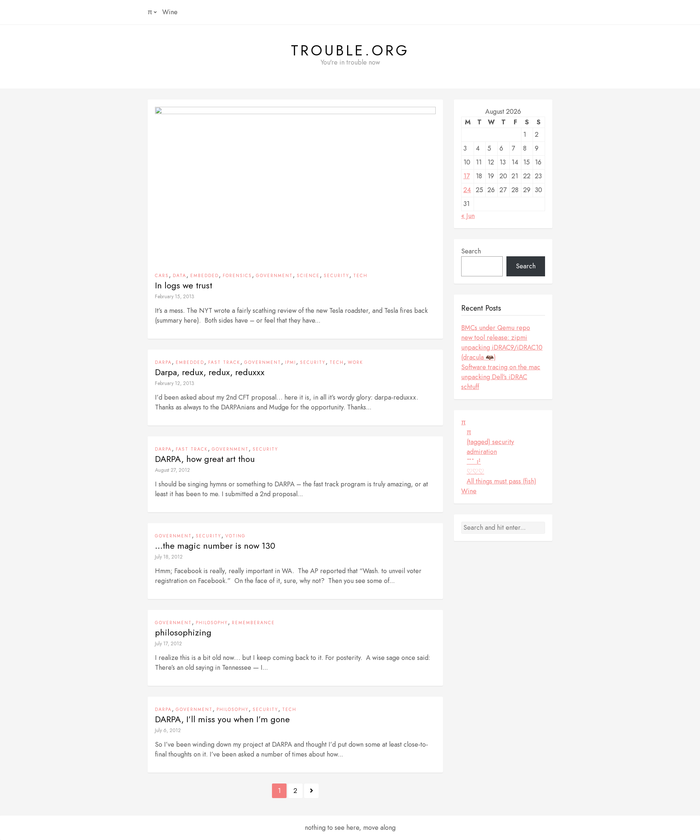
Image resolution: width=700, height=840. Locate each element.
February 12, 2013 (174, 383)
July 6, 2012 (168, 730)
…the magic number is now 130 (215, 545)
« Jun (468, 216)
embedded (204, 275)
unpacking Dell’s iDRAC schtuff (494, 382)
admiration (482, 451)
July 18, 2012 (169, 556)
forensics (237, 275)
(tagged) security (490, 442)
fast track (224, 362)
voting (235, 536)
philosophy (212, 622)
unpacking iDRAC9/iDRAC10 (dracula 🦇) (501, 352)
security (336, 275)
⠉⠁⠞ (474, 461)
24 (467, 190)
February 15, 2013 (174, 296)
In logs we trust (183, 285)
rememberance (253, 622)
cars (162, 275)
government (274, 275)
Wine (170, 12)
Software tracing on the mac (500, 367)
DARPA (163, 362)
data (179, 275)
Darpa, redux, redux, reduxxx (209, 372)
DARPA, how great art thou (205, 459)
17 (466, 176)
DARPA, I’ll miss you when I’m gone (222, 719)
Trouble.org (350, 50)
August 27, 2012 (172, 470)
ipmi (290, 362)
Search (471, 251)
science (308, 275)
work (355, 362)
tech (360, 275)
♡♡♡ (475, 471)
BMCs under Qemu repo (495, 327)
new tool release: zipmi (494, 337)
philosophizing (183, 632)
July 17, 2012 (168, 643)
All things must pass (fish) (501, 481)
